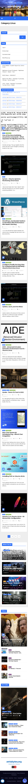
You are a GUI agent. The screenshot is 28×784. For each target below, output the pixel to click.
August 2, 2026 (8, 600)
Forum (15, 777)
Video (4, 637)
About (2, 777)
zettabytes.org (14, 6)
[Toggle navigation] (15, 18)
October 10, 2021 (8, 478)
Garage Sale (20, 777)
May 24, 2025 (7, 183)
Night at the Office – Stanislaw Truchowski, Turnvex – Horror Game (12, 597)
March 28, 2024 (7, 352)
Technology (8, 133)
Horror (4, 390)
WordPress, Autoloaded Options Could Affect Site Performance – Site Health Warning (13, 222)
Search (4, 32)
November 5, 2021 (8, 438)
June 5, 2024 (7, 270)
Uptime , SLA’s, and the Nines (12, 307)
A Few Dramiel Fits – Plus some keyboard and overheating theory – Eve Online (16, 743)
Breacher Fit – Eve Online (11, 713)
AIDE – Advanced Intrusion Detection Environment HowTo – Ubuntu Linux (13, 348)
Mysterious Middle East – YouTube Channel (15, 660)
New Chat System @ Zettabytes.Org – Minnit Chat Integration (12, 434)
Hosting (25, 777)
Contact (6, 777)
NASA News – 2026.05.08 (15, 100)
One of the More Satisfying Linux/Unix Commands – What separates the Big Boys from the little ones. (13, 137)
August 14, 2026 (8, 555)
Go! (22, 37)
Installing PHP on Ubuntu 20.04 (13, 476)
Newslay (22, 773)
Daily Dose (11, 777)
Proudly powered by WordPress (9, 773)
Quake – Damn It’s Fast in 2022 (13, 392)
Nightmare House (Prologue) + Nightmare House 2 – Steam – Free (12, 568)
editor (15, 141)
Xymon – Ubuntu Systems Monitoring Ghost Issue (11, 179)
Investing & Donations (11, 781)
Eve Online (5, 711)
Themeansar (13, 774)
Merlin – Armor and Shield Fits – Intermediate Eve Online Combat (16, 751)
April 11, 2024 (7, 309)
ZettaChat (19, 781)
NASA (5, 581)
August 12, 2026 (8, 570)
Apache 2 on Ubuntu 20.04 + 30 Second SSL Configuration (13, 517)
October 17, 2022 (8, 715)
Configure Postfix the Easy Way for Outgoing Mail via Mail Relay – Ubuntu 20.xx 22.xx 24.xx (13, 266)
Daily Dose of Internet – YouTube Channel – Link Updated (15, 653)
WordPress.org (6, 57)
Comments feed (6, 54)
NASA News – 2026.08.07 (9, 75)
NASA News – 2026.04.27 (15, 104)
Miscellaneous (7, 550)
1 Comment (21, 270)
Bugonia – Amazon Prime (11, 640)
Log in (3, 47)
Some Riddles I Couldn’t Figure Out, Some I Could (12, 553)
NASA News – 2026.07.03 (15, 97)
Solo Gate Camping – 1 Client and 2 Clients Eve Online (16, 726)
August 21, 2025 (8, 141)
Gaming (5, 594)
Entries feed (5, 51)
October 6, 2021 (8, 520)
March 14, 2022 (7, 394)
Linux (4, 133)
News (8, 581)
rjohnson (4, 92)
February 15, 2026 (8, 641)
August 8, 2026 (8, 585)
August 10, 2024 (8, 226)
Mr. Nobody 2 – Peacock (15, 668)
